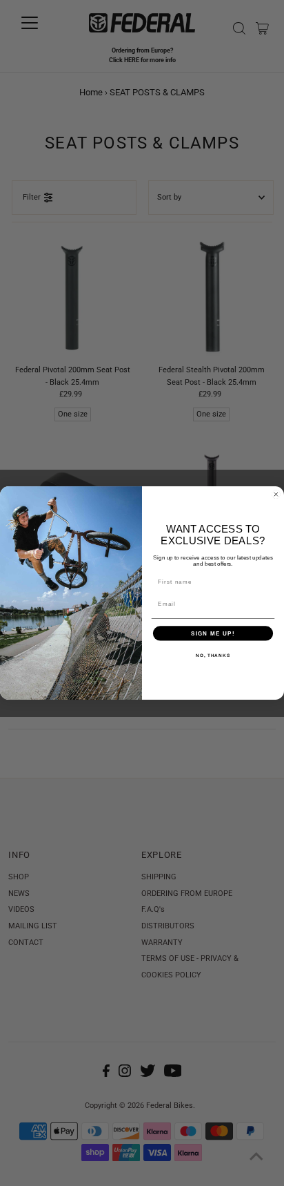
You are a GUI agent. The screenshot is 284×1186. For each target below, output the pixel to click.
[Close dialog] (276, 494)
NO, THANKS (213, 655)
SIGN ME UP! (213, 633)
